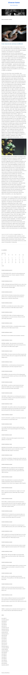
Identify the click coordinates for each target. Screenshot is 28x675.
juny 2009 (3, 655)
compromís (19, 235)
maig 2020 (3, 621)
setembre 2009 (4, 650)
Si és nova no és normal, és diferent (12, 44)
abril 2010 (3, 641)
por (23, 240)
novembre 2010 (5, 630)
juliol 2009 (3, 654)
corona (7, 237)
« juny (3, 265)
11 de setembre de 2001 (11, 235)
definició (24, 237)
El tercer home (14, 3)
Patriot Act (20, 240)
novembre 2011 (5, 627)
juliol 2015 (3, 626)
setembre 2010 (4, 633)
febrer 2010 (4, 643)
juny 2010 (3, 638)
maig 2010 (3, 640)
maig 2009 (3, 657)
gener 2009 (4, 663)
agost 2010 (4, 635)
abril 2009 (3, 658)
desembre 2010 (4, 629)
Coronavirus (11, 237)
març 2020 (4, 624)
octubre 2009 (4, 649)
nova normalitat (14, 240)
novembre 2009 (5, 647)
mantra (22, 239)
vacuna (3, 242)
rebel (25, 240)
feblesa (7, 239)
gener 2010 (4, 644)
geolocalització (11, 239)
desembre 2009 (4, 646)
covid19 (20, 237)
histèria (16, 239)
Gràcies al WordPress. (6, 672)
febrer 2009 (4, 661)
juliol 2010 (3, 636)
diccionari (3, 239)
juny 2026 (3, 618)
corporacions (16, 237)
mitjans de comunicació (6, 240)
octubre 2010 (4, 632)
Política (19, 234)
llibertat (19, 239)
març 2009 (4, 660)
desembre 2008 (4, 664)
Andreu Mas (14, 242)
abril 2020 (3, 622)
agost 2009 (4, 652)
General (15, 234)
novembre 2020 (5, 619)
